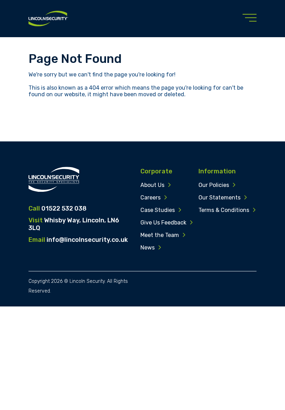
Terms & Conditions (223, 210)
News (147, 247)
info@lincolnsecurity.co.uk (87, 240)
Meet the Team (159, 235)
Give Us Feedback (163, 222)
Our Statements (219, 197)
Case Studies (157, 210)
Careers (150, 197)
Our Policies (213, 185)
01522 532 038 (64, 208)
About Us (152, 185)
